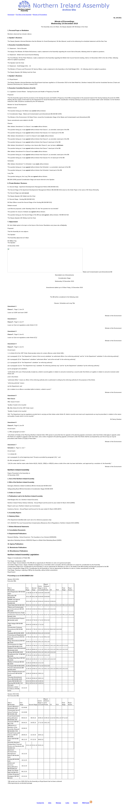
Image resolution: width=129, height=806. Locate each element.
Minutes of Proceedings (40, 14)
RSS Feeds (85, 803)
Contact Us (40, 803)
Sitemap (58, 803)
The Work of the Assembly (23, 14)
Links (67, 803)
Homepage (11, 14)
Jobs (49, 803)
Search (75, 803)
